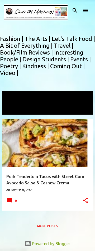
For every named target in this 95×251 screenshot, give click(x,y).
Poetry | (11, 66)
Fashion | (12, 38)
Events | (80, 59)
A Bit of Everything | (27, 45)
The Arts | (38, 38)
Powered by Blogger (50, 243)
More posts (47, 226)
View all (13, 109)
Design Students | (46, 59)
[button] (85, 200)
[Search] (75, 10)
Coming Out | (67, 66)
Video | (9, 73)
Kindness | (36, 66)
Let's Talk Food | (73, 38)
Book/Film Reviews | (27, 52)
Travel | (63, 45)
